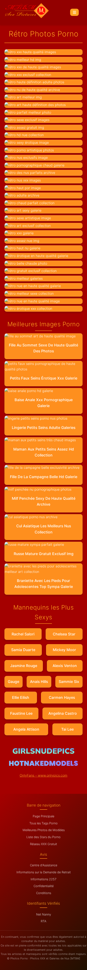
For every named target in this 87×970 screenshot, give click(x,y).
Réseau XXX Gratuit (43, 844)
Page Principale (43, 816)
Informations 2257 (43, 879)
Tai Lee (67, 729)
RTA (43, 921)
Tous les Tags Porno (43, 823)
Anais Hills (39, 681)
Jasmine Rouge (23, 665)
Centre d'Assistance (43, 865)
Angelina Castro (62, 713)
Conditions (43, 893)
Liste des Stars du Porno (43, 837)
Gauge (13, 681)
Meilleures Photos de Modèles (44, 830)
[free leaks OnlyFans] (43, 764)
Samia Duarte (23, 650)
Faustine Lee (21, 713)
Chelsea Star (64, 634)
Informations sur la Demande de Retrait (43, 872)
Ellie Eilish (20, 697)
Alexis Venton (65, 665)
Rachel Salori (23, 634)
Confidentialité (44, 886)
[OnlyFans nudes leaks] (43, 752)
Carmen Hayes (62, 697)
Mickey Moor (64, 650)
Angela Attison (26, 729)
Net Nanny (43, 914)
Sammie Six (69, 681)
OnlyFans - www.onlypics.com (43, 775)
